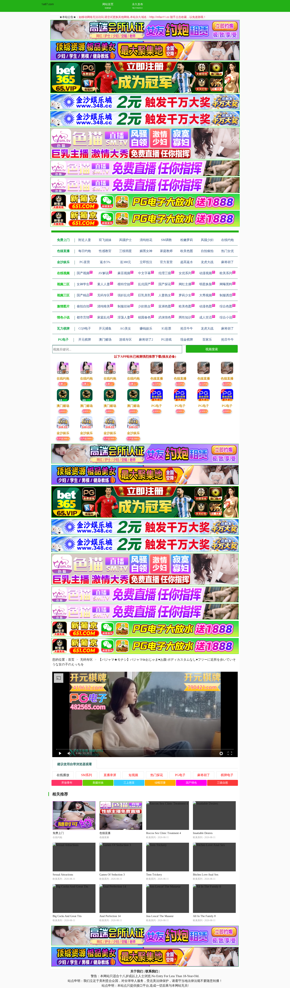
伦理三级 (164, 273)
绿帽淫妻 (160, 782)
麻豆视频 (124, 273)
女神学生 (83, 284)
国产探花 (164, 284)
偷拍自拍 (83, 306)
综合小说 (226, 317)
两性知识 (185, 317)
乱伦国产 (144, 284)
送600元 (63, 411)
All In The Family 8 (204, 916)
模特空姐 (124, 284)
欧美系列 (226, 273)
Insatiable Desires (202, 833)
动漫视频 (205, 273)
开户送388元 (63, 438)
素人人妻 (103, 284)
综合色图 (226, 306)
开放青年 (66, 782)
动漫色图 (205, 306)
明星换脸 (205, 284)
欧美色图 (185, 306)
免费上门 (63, 383)
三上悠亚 (129, 782)
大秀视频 (205, 295)
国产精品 (83, 295)
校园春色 (144, 317)
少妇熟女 (144, 306)
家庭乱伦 (103, 317)
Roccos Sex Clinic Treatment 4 (163, 833)
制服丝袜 (124, 306)
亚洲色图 (164, 306)
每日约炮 (156, 383)
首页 (71, 659)
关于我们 (136, 971)
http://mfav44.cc (137, 8)
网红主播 (185, 284)
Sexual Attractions (63, 874)
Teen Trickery (154, 874)
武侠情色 (164, 317)
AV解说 (103, 273)
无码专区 (103, 295)
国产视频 (83, 273)
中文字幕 (144, 273)
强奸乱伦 (124, 295)
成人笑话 (205, 317)
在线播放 (63, 775)
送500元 (156, 411)
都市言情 (83, 317)
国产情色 (191, 782)
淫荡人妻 (124, 317)
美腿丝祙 (98, 782)
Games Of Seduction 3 (112, 874)
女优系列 (185, 273)
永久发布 (137, 4)
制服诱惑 (226, 295)
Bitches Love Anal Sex (205, 874)
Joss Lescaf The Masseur (160, 916)
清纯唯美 (103, 306)
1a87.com (47, 4)
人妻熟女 (164, 295)
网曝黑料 (226, 284)
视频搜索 (211, 349)
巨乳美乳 (144, 295)
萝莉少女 (185, 295)
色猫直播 (104, 833)
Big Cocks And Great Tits (67, 916)
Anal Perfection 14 (110, 916)
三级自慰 (222, 782)
